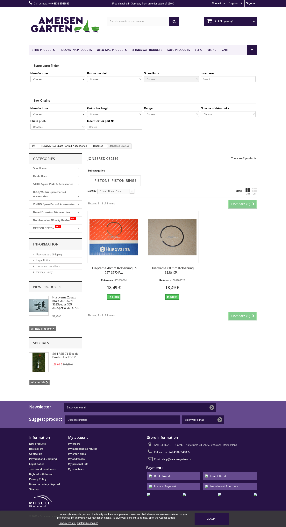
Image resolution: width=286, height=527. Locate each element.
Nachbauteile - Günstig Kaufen (54, 219)
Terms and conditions (48, 266)
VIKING (212, 50)
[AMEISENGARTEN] (65, 25)
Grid (248, 194)
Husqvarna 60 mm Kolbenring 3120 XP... (172, 270)
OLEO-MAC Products (112, 50)
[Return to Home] (33, 146)
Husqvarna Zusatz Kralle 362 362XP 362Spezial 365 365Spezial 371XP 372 (66, 303)
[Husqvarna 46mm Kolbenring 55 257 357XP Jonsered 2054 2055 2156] (113, 237)
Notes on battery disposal (44, 484)
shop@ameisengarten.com (177, 459)
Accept (211, 519)
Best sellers (36, 448)
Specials (41, 343)
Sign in (250, 3)
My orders (74, 443)
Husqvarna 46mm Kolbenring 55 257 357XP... (113, 270)
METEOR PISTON (46, 227)
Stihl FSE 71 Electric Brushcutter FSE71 (65, 355)
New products (47, 286)
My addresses (76, 458)
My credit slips (77, 453)
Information (46, 244)
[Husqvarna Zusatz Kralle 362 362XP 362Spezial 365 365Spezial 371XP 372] (39, 306)
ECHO (198, 50)
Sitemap (34, 489)
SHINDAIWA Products (147, 50)
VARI (225, 50)
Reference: (107, 280)
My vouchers (75, 469)
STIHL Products (43, 50)
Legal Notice (43, 260)
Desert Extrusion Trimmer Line (51, 212)
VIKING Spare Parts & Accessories (54, 204)
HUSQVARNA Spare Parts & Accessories (49, 194)
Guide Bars (39, 176)
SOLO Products (178, 50)
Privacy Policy (44, 272)
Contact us (218, 3)
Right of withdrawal (41, 474)
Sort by (92, 190)
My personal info (78, 464)
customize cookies (87, 523)
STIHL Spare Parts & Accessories (53, 184)
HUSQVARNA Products (76, 50)
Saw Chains (40, 168)
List (254, 194)
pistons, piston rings (115, 180)
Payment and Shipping (49, 254)
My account (78, 437)
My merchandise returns (82, 448)
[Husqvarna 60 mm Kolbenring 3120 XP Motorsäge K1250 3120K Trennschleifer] (172, 237)
